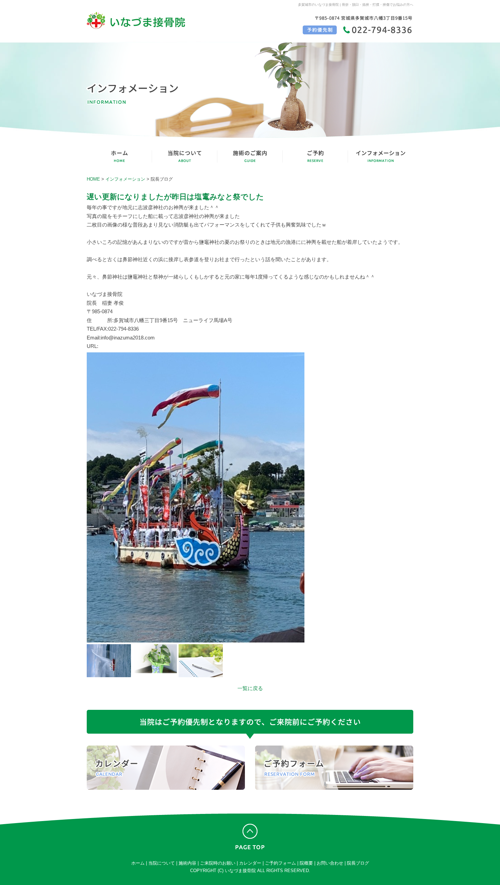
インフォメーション (380, 156)
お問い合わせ (330, 863)
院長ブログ (358, 863)
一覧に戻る (250, 688)
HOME (119, 156)
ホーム (138, 863)
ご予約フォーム (334, 768)
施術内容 (187, 863)
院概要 (306, 863)
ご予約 (315, 156)
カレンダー (166, 768)
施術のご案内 (250, 156)
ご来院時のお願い (217, 863)
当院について (184, 156)
